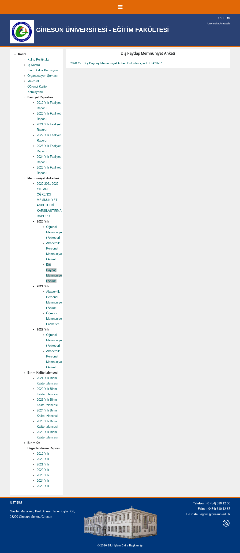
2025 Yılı (43, 486)
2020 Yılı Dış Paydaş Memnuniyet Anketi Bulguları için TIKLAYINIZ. (116, 63)
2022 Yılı (43, 470)
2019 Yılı (43, 453)
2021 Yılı (43, 464)
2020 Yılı (43, 459)
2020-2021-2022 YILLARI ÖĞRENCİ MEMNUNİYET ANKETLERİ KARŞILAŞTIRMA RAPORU (49, 200)
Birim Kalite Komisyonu (43, 70)
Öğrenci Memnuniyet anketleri (54, 318)
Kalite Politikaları (38, 59)
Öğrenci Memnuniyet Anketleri (54, 232)
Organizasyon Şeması (42, 75)
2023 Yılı (43, 475)
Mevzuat (33, 81)
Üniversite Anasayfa (218, 23)
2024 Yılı (43, 480)
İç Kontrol (34, 65)
